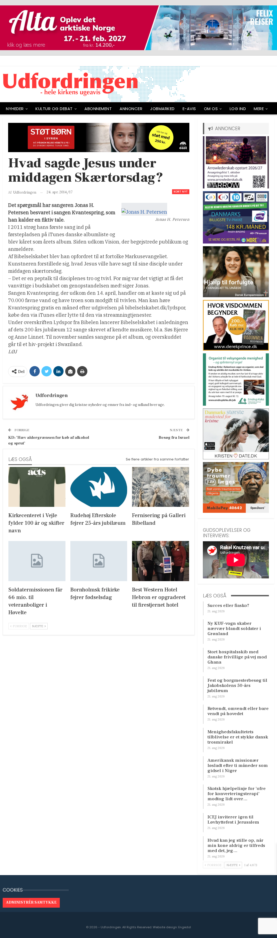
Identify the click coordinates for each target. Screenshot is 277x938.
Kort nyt (181, 192)
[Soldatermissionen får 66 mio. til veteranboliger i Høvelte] (36, 561)
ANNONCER (131, 108)
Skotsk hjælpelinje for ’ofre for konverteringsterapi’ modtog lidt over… (236, 794)
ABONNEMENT (98, 108)
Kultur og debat (54, 108)
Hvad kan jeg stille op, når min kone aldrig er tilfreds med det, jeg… (236, 845)
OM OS (211, 108)
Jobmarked (162, 108)
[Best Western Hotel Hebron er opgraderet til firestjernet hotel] (160, 561)
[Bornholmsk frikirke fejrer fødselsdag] (98, 561)
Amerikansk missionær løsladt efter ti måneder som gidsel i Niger (237, 765)
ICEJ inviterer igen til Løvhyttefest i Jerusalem (233, 819)
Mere (259, 108)
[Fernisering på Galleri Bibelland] (160, 487)
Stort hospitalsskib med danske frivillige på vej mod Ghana (237, 657)
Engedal (184, 927)
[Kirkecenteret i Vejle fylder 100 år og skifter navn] (36, 487)
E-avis (189, 108)
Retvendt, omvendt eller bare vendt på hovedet (238, 711)
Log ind (238, 108)
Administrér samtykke (31, 902)
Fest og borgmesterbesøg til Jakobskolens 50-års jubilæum (237, 685)
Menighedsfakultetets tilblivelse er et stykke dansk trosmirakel (237, 737)
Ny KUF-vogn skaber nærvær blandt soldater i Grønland (234, 628)
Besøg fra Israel (174, 437)
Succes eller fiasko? (228, 606)
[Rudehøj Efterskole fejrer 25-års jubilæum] (98, 487)
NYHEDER (15, 108)
